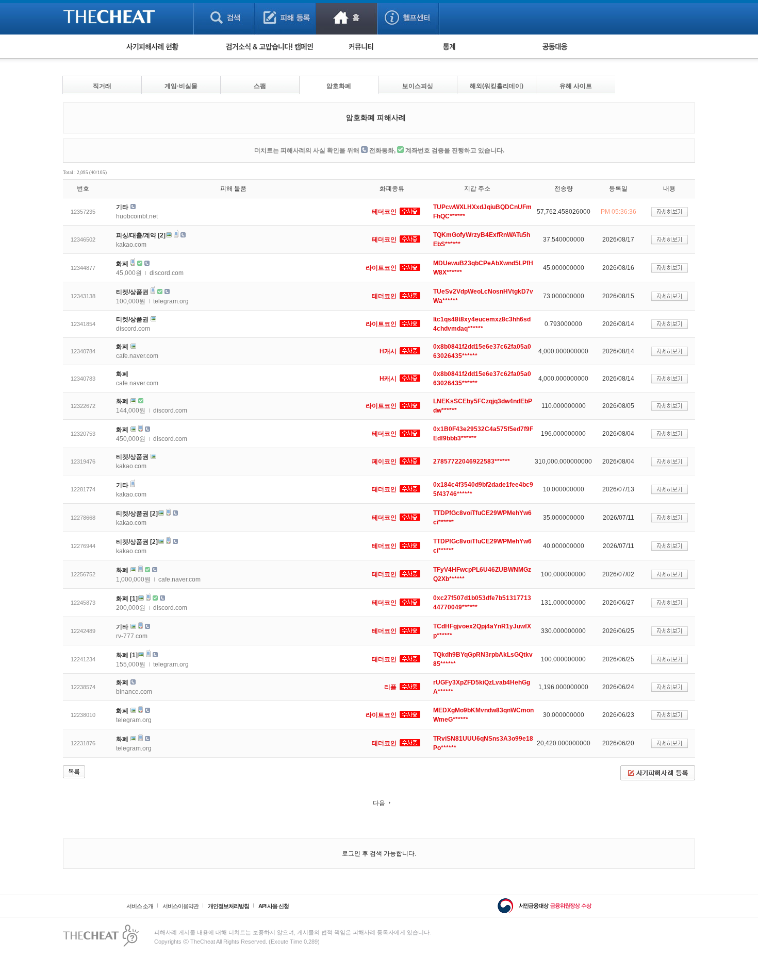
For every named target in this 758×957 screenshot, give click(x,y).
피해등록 (285, 17)
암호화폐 (338, 86)
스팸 (260, 86)
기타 (122, 207)
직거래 (102, 86)
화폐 (122, 263)
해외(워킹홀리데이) (496, 86)
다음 (379, 803)
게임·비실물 (180, 86)
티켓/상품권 (132, 292)
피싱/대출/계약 (136, 235)
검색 (224, 17)
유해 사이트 (575, 86)
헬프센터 (408, 17)
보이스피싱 (417, 86)
